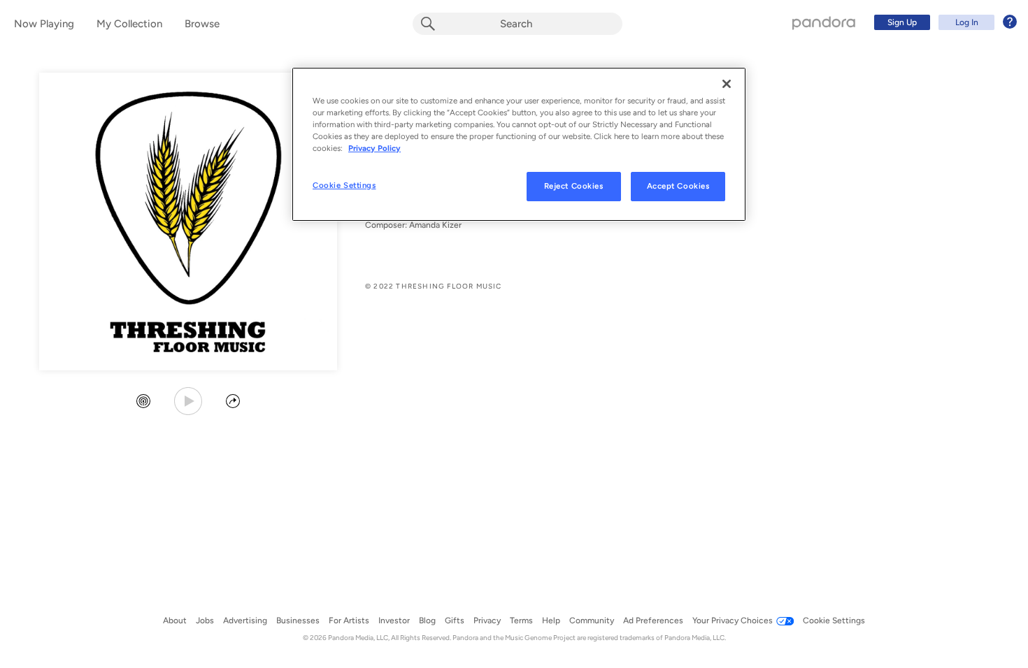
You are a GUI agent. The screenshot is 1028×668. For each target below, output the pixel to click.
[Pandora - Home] (824, 22)
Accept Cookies (678, 186)
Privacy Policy (374, 148)
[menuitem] (943, 22)
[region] (519, 144)
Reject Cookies (574, 186)
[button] (143, 402)
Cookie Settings (344, 185)
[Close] (726, 83)
